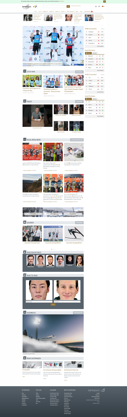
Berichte (53, 214)
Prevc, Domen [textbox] (56, 301)
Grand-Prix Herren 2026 (54, 393)
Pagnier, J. (90, 107)
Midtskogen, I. (91, 86)
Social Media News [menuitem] (88, 11)
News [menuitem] (36, 11)
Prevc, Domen (66, 406)
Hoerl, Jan (66, 398)
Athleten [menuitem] (57, 11)
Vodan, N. (90, 113)
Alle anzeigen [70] (78, 312)
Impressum (97, 394)
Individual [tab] (89, 53)
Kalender (33, 214)
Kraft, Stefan (66, 401)
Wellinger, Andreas (67, 413)
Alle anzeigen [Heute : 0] (77, 139)
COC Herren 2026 (53, 396)
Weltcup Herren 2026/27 (54, 400)
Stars (37, 403)
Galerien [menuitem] (62, 11)
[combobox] (39, 302)
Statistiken (24, 400)
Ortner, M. (90, 40)
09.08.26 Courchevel (95, 29)
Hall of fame (38, 401)
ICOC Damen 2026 (53, 398)
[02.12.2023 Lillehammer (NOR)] (53, 334)
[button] (51, 249)
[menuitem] (96, 6)
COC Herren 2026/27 (54, 403)
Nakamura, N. (90, 56)
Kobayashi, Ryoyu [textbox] (29, 301)
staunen (44, 378)
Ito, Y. (90, 77)
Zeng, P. (90, 83)
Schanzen (23, 401)
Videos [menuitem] (77, 11)
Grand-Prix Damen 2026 (54, 395)
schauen (65, 380)
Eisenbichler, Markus (67, 395)
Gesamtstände (24, 396)
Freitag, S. (90, 80)
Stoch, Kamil (66, 410)
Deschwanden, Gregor (68, 393)
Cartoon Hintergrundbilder (40, 398)
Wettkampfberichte (25, 398)
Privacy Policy (61, 1)
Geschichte (24, 403)
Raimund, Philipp (67, 408)
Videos (37, 393)
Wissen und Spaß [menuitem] (70, 11)
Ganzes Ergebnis (100, 46)
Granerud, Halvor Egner (68, 396)
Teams (37, 400)
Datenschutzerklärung (95, 396)
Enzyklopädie (26, 370)
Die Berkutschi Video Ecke (71, 370)
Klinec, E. (90, 89)
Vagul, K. (89, 67)
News (23, 393)
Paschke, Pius (66, 405)
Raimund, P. (91, 34)
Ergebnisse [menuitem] (45, 11)
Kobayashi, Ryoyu (67, 400)
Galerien (37, 395)
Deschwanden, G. (92, 43)
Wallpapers (38, 396)
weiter (24, 376)
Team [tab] (95, 53)
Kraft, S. (90, 37)
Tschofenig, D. (91, 31)
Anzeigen (53, 304)
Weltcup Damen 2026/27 (54, 401)
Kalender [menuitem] (51, 11)
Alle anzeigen (79, 72)
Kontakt (98, 393)
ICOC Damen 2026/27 (54, 405)
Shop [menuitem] (81, 11)
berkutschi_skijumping (27, 170)
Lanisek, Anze (66, 403)
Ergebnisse (73, 214)
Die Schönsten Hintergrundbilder (52, 370)
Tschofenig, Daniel (67, 411)
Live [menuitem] (39, 11)
